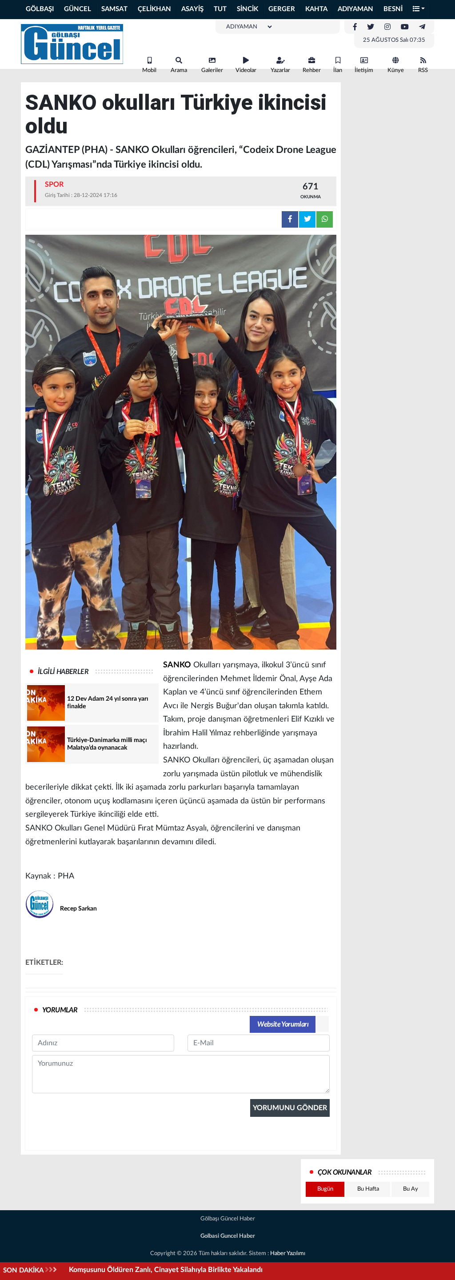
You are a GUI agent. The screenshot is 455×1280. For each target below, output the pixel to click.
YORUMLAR (59, 1010)
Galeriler (212, 70)
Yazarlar (280, 70)
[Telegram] (422, 27)
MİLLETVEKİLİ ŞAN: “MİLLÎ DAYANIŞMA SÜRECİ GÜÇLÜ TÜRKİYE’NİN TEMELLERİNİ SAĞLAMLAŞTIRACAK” (245, 1269)
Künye (395, 70)
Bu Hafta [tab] (368, 1189)
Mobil (149, 70)
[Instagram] (387, 27)
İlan (337, 70)
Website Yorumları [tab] (282, 1024)
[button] (419, 9)
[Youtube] (404, 27)
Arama (179, 70)
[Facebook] (355, 27)
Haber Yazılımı (287, 1253)
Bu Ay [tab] (410, 1189)
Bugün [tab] (325, 1189)
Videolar (245, 70)
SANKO (177, 665)
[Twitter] (371, 27)
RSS (423, 70)
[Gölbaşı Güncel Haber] (72, 43)
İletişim (364, 70)
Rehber (312, 70)
